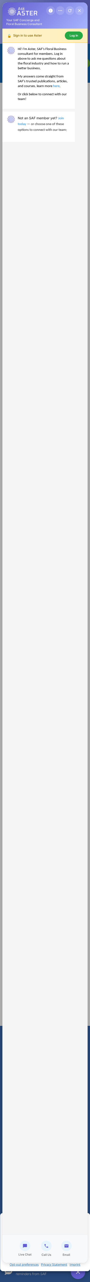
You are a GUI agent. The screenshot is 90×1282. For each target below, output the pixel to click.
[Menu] (60, 10)
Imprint (75, 1264)
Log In (74, 35)
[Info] (50, 10)
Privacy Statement (54, 1264)
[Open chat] (78, 1272)
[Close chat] (79, 10)
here (56, 86)
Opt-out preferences (24, 1264)
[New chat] (70, 10)
